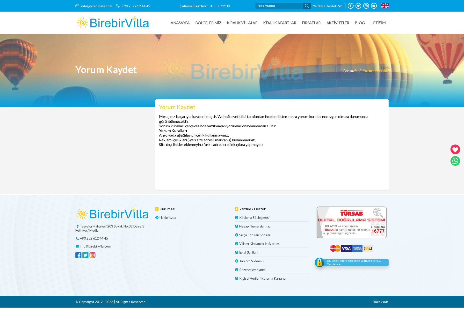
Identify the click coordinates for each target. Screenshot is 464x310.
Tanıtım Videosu (251, 261)
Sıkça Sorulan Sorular (254, 235)
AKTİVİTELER (337, 22)
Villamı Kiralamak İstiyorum (259, 243)
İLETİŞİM (378, 22)
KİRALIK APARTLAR (279, 22)
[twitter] (358, 6)
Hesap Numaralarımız (254, 226)
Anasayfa (180, 22)
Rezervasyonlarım (252, 270)
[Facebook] (351, 6)
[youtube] (374, 6)
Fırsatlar (311, 22)
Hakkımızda (168, 217)
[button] (327, 6)
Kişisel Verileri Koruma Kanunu (262, 278)
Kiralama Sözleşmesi (254, 217)
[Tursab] (352, 223)
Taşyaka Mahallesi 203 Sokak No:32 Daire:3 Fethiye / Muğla (109, 228)
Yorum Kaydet (376, 70)
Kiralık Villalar (242, 22)
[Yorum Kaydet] (112, 22)
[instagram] (366, 6)
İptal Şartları (248, 252)
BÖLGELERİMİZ (208, 22)
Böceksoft (381, 302)
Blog (360, 22)
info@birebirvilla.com (96, 6)
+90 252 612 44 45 (136, 6)
